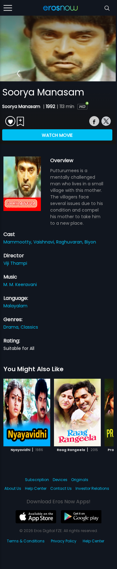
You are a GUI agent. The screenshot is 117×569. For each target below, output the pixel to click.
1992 (50, 106)
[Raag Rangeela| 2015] (77, 412)
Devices (60, 479)
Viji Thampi (15, 263)
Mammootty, (18, 242)
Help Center (35, 488)
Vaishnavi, (44, 242)
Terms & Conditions (26, 541)
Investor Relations (92, 488)
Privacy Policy (63, 541)
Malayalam (15, 306)
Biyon (90, 242)
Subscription (37, 479)
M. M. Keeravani (20, 284)
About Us (12, 488)
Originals (79, 479)
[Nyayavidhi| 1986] (26, 412)
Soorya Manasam (21, 106)
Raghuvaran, (70, 242)
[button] (18, 74)
